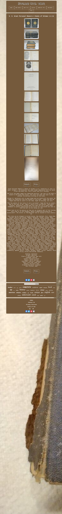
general (47, 290)
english (47, 292)
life (11, 290)
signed (40, 287)
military (19, 295)
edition (26, 295)
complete (27, 287)
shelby (38, 295)
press (41, 295)
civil (34, 295)
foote (15, 287)
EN (29, 308)
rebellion (24, 292)
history (22, 289)
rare (52, 292)
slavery (37, 290)
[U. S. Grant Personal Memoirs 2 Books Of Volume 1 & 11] (31, 23)
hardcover (33, 290)
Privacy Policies (31, 304)
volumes (18, 292)
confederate (35, 287)
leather (10, 287)
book (50, 287)
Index (31, 300)
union (54, 287)
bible (28, 292)
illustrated (45, 287)
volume (42, 290)
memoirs (27, 290)
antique (37, 292)
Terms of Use (31, 306)
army (14, 290)
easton (17, 290)
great (20, 287)
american (12, 292)
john (17, 287)
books (31, 292)
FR (33, 308)
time (44, 295)
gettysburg (51, 290)
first (42, 292)
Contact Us (31, 302)
